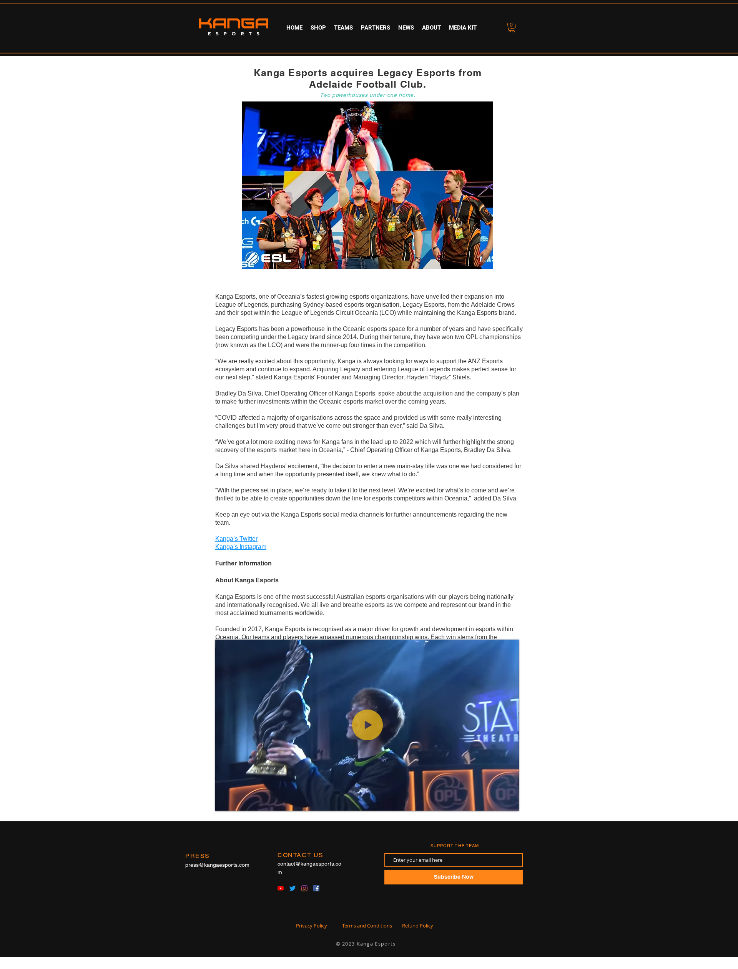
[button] (343, 28)
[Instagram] (304, 888)
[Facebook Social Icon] (316, 888)
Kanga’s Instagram (240, 547)
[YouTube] (281, 888)
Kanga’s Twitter (236, 538)
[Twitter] (292, 888)
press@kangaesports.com (217, 865)
